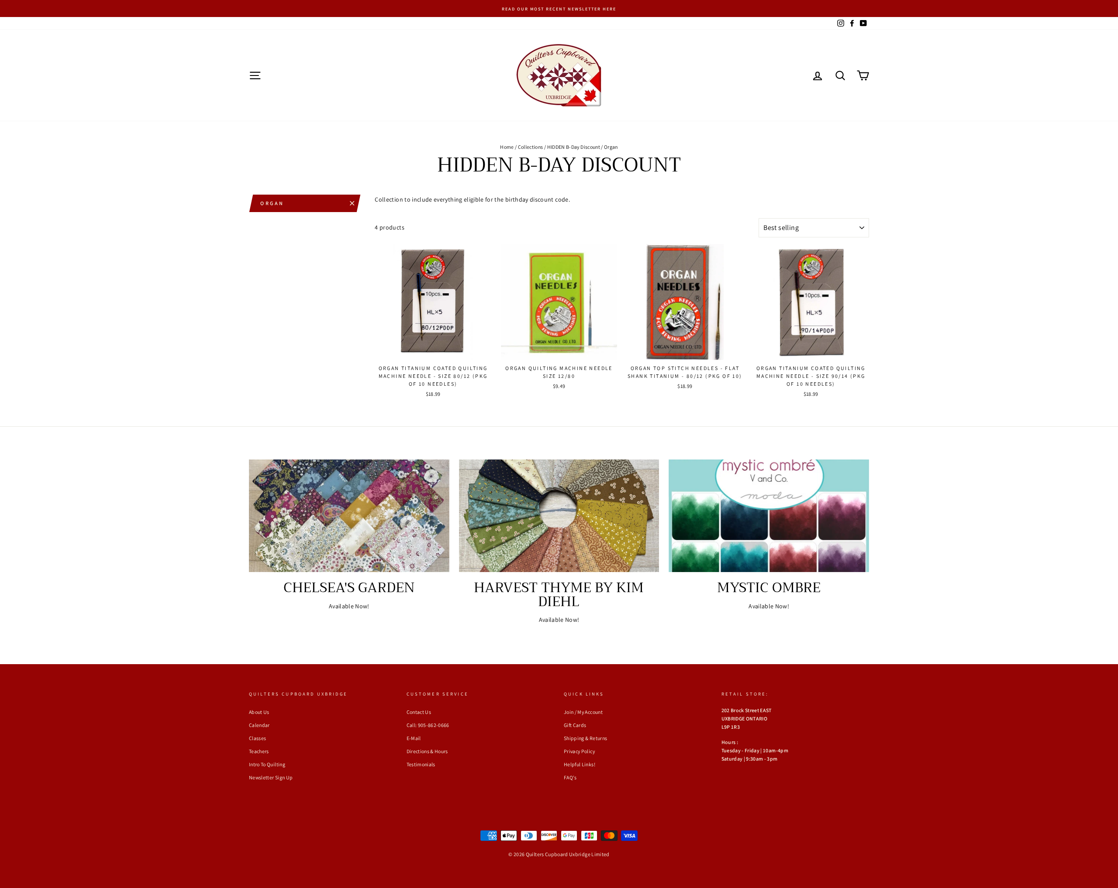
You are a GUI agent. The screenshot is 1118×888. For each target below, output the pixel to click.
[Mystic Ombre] (769, 515)
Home (507, 147)
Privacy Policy (579, 751)
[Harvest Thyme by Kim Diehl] (559, 515)
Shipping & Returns (585, 738)
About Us (259, 712)
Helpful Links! (579, 764)
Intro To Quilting (267, 764)
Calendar (259, 725)
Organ (272, 203)
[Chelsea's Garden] (349, 515)
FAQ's (570, 777)
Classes (257, 738)
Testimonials (421, 764)
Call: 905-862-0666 (428, 725)
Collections (530, 147)
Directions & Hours (427, 751)
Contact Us (419, 712)
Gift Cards (575, 725)
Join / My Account (583, 712)
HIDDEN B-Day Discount (573, 147)
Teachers (259, 751)
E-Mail (414, 738)
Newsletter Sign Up (271, 777)
